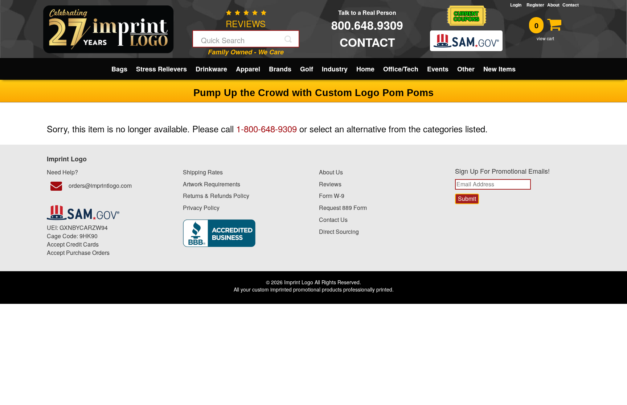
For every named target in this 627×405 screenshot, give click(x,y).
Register (535, 4)
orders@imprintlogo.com (100, 185)
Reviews (330, 184)
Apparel (248, 69)
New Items (499, 69)
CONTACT (367, 42)
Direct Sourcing (339, 231)
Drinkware (211, 69)
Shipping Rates (203, 172)
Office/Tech (400, 69)
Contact (570, 4)
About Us (331, 172)
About (553, 4)
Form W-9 (331, 195)
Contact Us (333, 219)
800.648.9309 (367, 25)
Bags (119, 69)
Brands (280, 69)
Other (466, 69)
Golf (306, 69)
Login (517, 5)
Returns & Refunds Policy (216, 195)
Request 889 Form (343, 207)
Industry (335, 69)
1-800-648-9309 (266, 128)
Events (437, 69)
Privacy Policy (201, 207)
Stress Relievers (161, 69)
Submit (288, 39)
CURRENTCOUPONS (466, 16)
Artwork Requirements (211, 184)
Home (365, 69)
